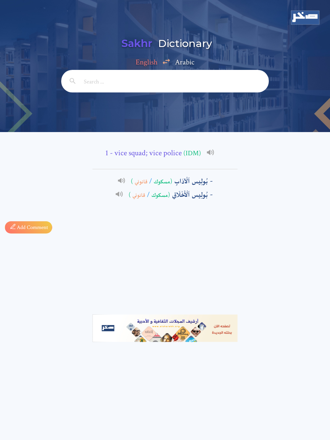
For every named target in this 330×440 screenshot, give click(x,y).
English (147, 62)
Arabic (184, 62)
